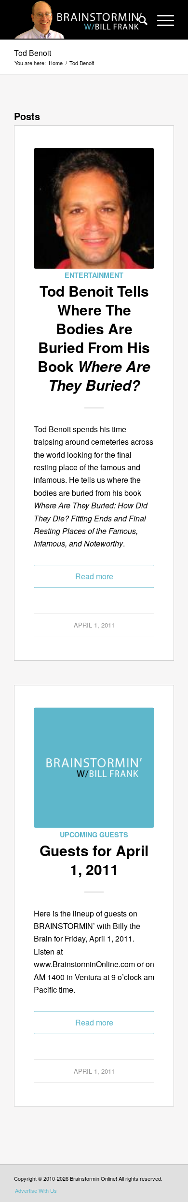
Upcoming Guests (94, 834)
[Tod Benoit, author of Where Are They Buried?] (94, 208)
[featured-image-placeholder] (94, 768)
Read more (94, 576)
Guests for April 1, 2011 (94, 859)
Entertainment (94, 275)
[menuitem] (138, 19)
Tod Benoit (32, 52)
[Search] (138, 19)
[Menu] (161, 19)
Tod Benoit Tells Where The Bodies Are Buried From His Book (94, 337)
